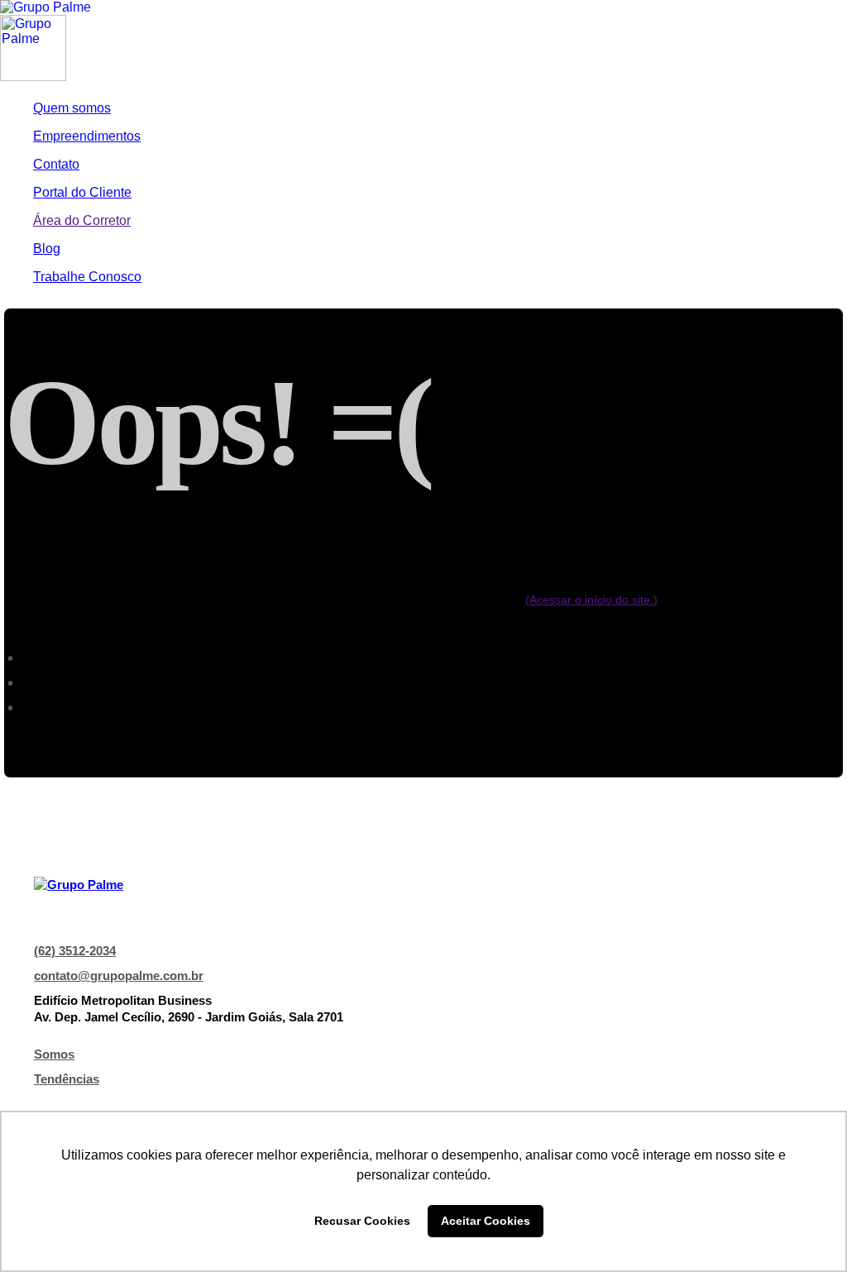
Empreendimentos (87, 136)
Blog (46, 248)
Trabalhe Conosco (87, 277)
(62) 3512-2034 (75, 951)
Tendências (66, 1079)
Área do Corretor (82, 220)
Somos (54, 1054)
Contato (56, 164)
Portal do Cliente (82, 192)
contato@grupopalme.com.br (118, 975)
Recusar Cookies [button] (362, 1220)
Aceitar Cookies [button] (485, 1220)
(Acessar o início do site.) (591, 599)
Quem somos (72, 108)
